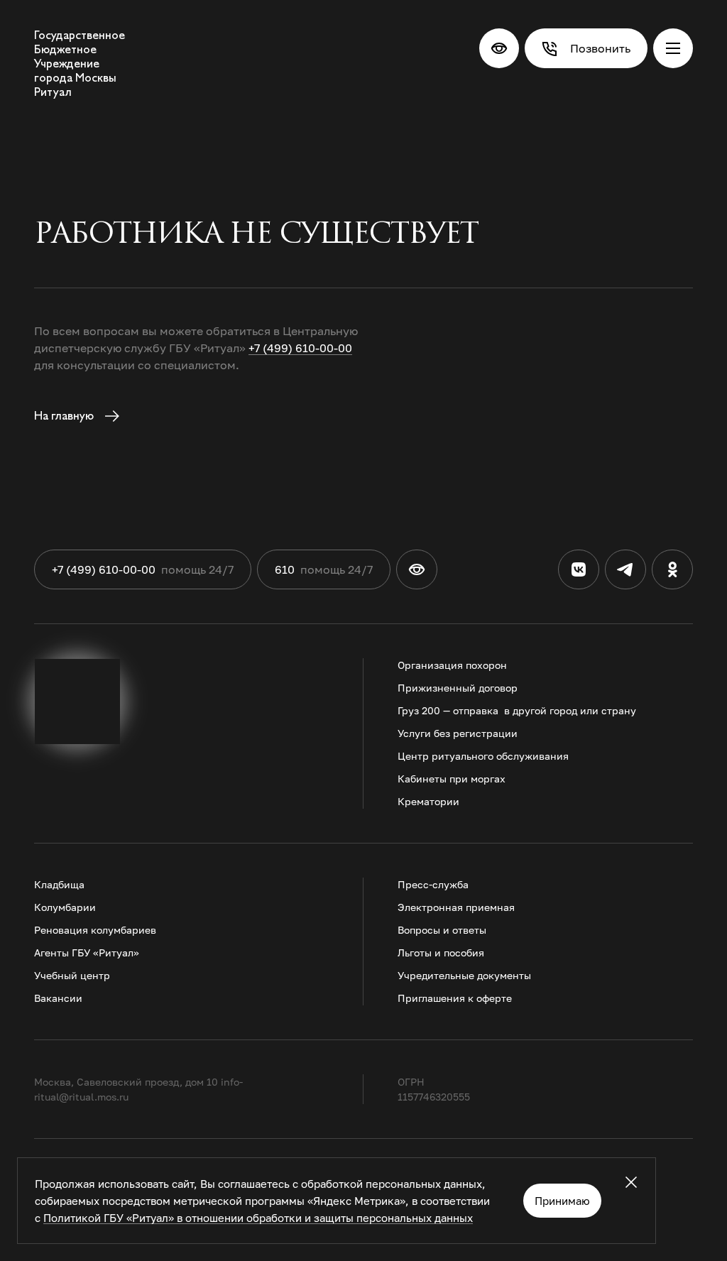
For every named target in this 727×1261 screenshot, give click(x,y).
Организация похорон (452, 665)
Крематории (428, 801)
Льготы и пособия (441, 952)
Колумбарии (65, 907)
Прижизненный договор (458, 688)
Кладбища (59, 884)
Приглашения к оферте (455, 998)
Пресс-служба (433, 884)
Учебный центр (72, 975)
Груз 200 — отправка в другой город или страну (517, 710)
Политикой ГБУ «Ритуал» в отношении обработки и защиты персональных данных (258, 1217)
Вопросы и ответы (442, 930)
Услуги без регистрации (458, 733)
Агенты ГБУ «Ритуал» (86, 952)
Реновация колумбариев (95, 930)
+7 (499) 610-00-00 (300, 348)
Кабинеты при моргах (451, 779)
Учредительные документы (464, 975)
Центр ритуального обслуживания (483, 756)
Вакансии (58, 998)
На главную (65, 415)
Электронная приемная (456, 907)
